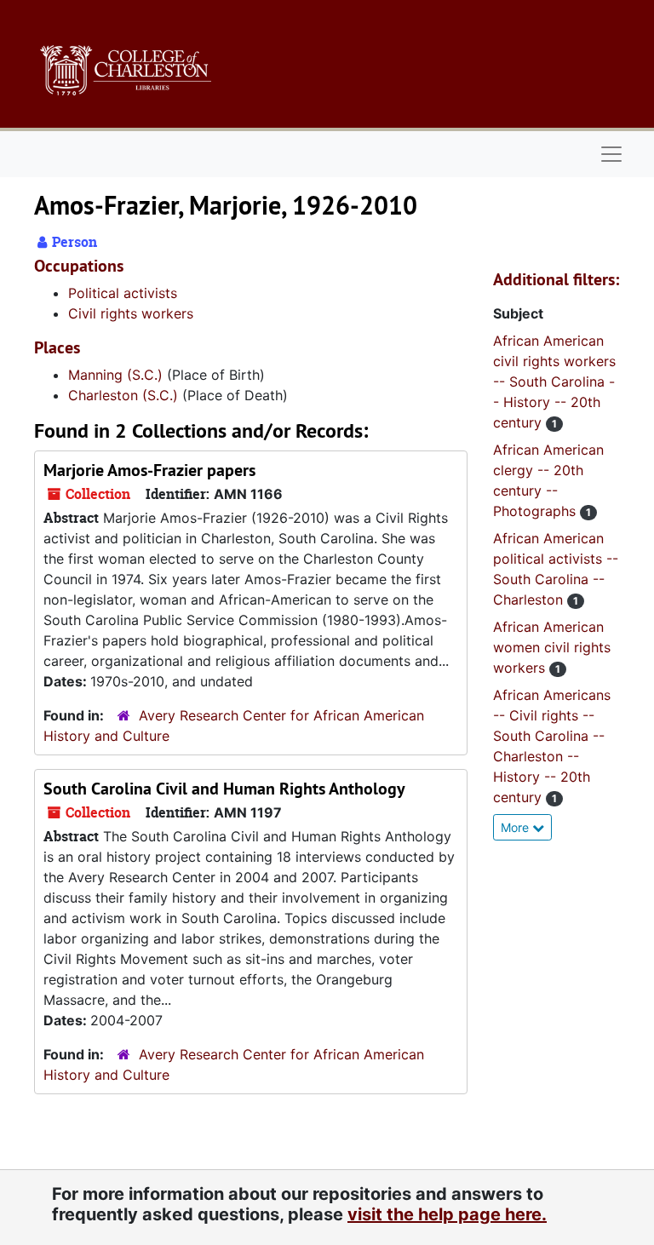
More (516, 827)
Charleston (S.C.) (123, 395)
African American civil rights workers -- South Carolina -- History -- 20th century (554, 381)
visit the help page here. (447, 1214)
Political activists (122, 292)
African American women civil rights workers (552, 647)
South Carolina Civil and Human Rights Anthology (224, 788)
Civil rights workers (130, 313)
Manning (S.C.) (115, 374)
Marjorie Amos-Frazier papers (149, 470)
